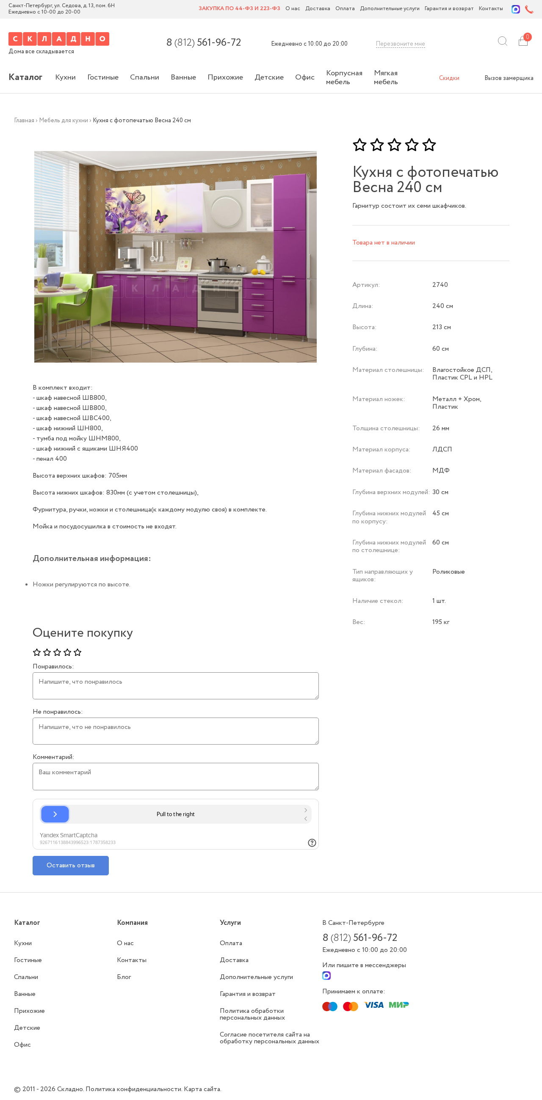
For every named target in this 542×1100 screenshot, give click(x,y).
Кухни (65, 77)
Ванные (183, 77)
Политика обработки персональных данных (252, 1014)
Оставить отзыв (71, 865)
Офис (305, 77)
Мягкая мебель (386, 78)
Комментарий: (54, 757)
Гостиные (103, 77)
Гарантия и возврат (449, 9)
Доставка (317, 9)
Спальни (144, 77)
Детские (269, 77)
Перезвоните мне (400, 44)
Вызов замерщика (509, 78)
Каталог (25, 77)
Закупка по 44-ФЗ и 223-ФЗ (239, 9)
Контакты (491, 9)
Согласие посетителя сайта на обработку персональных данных (269, 1038)
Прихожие (225, 77)
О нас (292, 9)
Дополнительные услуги (390, 9)
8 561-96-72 (203, 43)
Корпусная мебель (344, 78)
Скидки (449, 78)
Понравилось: (53, 667)
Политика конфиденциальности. (135, 1089)
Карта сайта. (202, 1089)
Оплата (345, 9)
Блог (124, 977)
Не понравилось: (58, 712)
